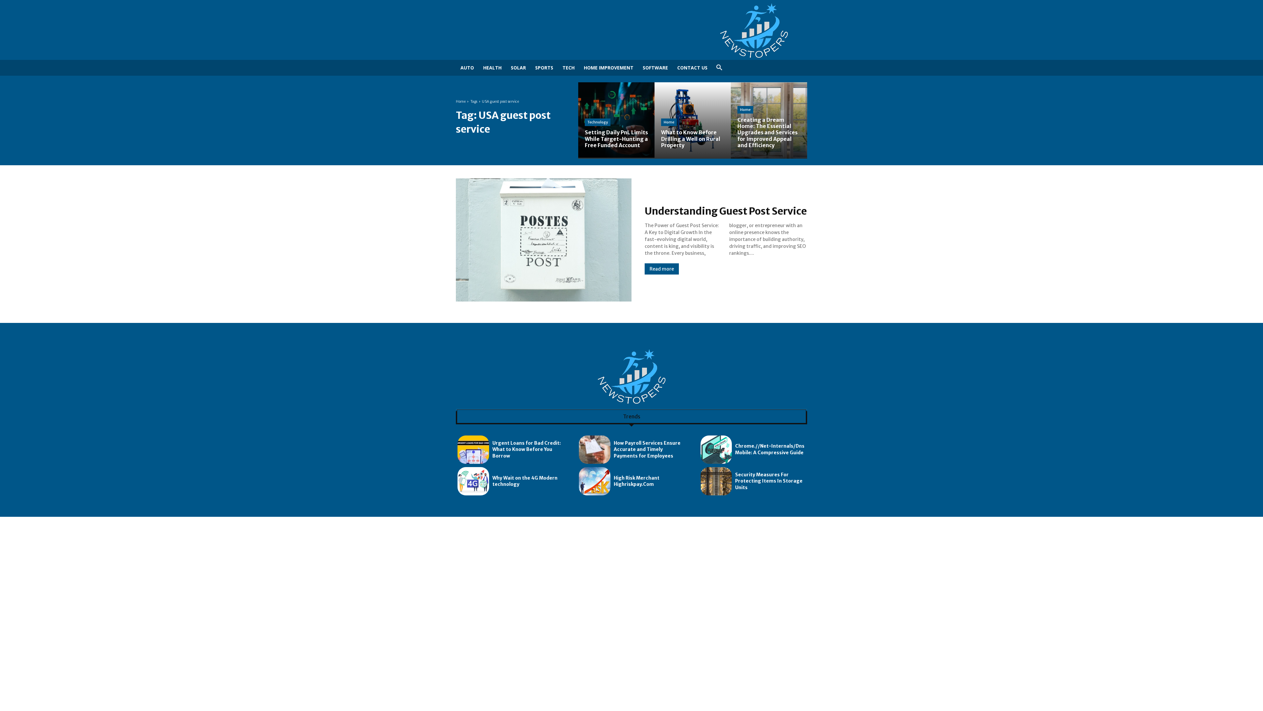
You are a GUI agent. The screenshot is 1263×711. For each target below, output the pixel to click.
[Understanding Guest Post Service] (544, 240)
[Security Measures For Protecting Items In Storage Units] (716, 481)
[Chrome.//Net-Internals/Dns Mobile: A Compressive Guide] (716, 449)
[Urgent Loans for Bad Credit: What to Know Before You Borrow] (473, 449)
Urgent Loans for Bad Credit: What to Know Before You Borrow (526, 449)
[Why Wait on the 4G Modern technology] (473, 481)
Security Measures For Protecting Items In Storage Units (769, 481)
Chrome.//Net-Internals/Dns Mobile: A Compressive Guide (770, 449)
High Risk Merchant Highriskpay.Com (636, 481)
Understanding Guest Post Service (726, 211)
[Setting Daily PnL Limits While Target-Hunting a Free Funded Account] (616, 120)
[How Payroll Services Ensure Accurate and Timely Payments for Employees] (594, 449)
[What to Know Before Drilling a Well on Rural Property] (693, 120)
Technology (597, 122)
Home (461, 101)
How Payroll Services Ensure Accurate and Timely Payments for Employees (647, 449)
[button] (719, 68)
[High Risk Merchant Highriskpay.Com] (594, 481)
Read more (662, 269)
